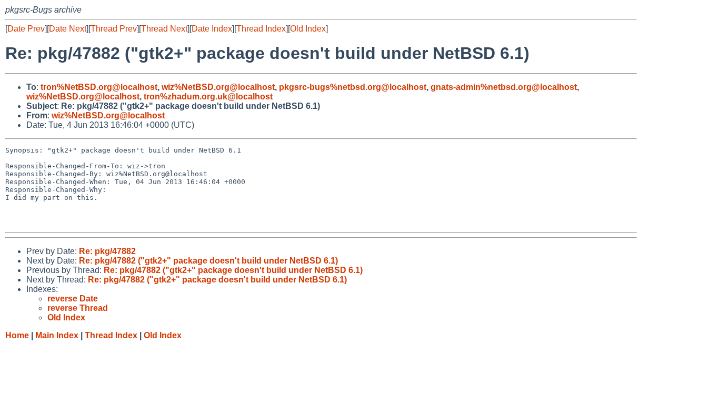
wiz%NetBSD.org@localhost (218, 87)
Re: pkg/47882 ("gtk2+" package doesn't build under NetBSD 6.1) (208, 260)
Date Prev (26, 28)
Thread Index (261, 28)
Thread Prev (114, 28)
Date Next (67, 28)
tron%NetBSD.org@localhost (99, 87)
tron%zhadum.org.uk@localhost (208, 96)
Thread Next (164, 28)
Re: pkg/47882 (107, 251)
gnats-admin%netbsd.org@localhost (504, 87)
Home (17, 335)
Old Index (308, 28)
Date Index (212, 28)
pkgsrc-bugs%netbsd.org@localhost (352, 87)
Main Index (56, 335)
